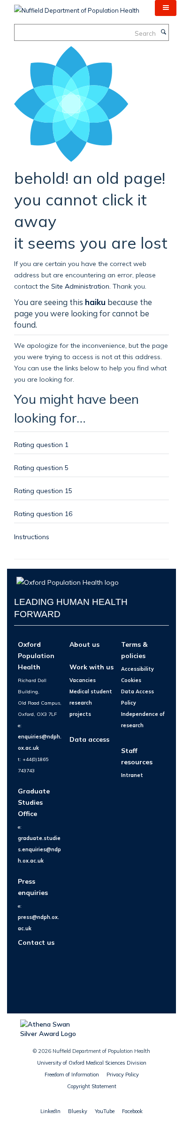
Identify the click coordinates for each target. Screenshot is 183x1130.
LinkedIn (50, 1111)
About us (84, 644)
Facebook (132, 1111)
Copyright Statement (91, 1086)
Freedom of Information (72, 1074)
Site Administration (80, 286)
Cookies (131, 680)
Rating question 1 (41, 444)
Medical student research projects (90, 702)
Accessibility (137, 669)
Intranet (132, 775)
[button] (165, 8)
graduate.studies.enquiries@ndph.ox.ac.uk (39, 849)
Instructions (31, 537)
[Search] (163, 32)
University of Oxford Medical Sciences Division (91, 1062)
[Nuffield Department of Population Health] (76, 7)
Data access (89, 739)
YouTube (104, 1111)
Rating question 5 (41, 467)
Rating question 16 (43, 514)
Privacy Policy (123, 1074)
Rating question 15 (43, 490)
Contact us (36, 942)
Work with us (91, 667)
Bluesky (77, 1111)
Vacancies (82, 680)
